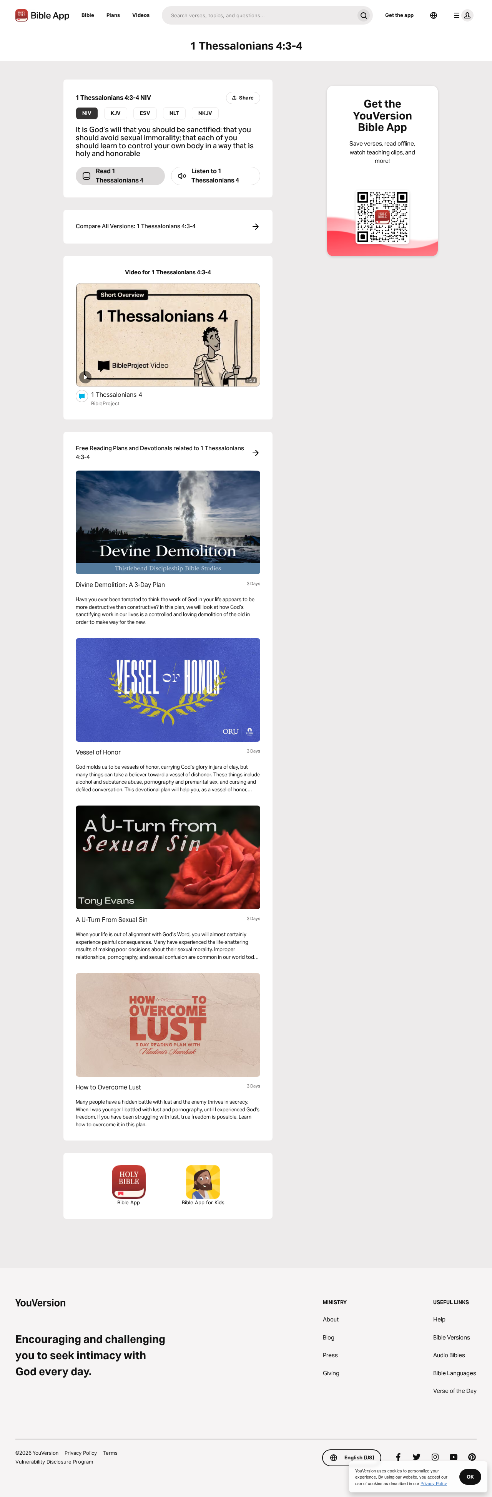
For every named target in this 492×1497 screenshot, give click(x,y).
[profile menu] (462, 15)
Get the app (399, 15)
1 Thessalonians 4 (124, 394)
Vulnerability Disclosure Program (54, 1462)
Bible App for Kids (203, 1202)
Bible (87, 15)
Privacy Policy (81, 1453)
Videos (141, 15)
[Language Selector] (433, 15)
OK (470, 1477)
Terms (110, 1453)
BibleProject (105, 403)
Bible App (128, 1202)
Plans (113, 15)
